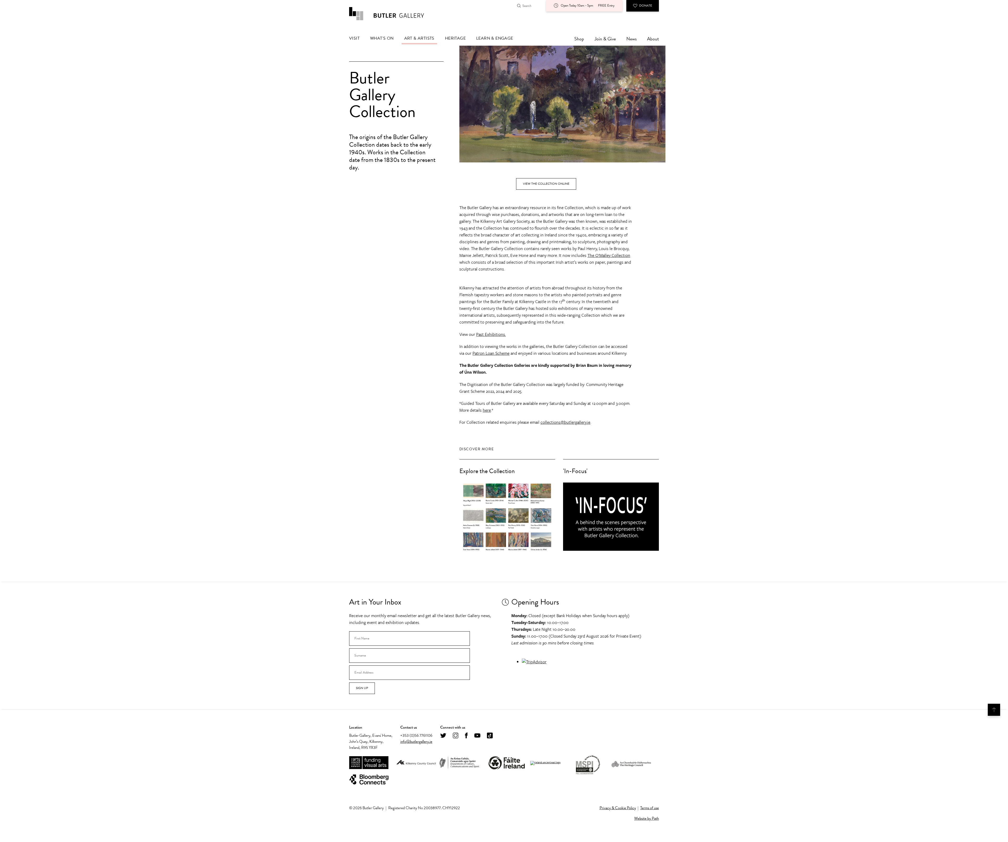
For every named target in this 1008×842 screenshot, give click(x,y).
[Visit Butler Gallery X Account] (443, 736)
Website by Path (646, 818)
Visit (354, 38)
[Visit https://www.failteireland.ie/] (506, 762)
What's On (382, 38)
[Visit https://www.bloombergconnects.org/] (368, 779)
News (631, 38)
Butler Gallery (392, 13)
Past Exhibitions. (491, 334)
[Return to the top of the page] (994, 710)
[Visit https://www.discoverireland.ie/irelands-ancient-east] (545, 763)
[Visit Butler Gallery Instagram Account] (455, 736)
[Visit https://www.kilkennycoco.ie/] (416, 762)
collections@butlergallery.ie (565, 422)
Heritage (455, 38)
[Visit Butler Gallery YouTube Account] (477, 736)
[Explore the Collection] (507, 517)
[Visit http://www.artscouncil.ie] (368, 763)
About (653, 38)
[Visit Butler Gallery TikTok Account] (490, 736)
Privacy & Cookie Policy (618, 808)
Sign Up (362, 688)
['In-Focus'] (611, 517)
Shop (579, 38)
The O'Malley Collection (608, 255)
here (487, 410)
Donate (645, 5)
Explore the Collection (487, 471)
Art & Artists (419, 38)
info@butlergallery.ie (416, 741)
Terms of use (649, 808)
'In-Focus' (575, 471)
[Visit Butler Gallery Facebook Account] (466, 736)
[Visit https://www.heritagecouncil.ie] (631, 763)
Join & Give (605, 38)
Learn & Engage (494, 38)
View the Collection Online (546, 183)
